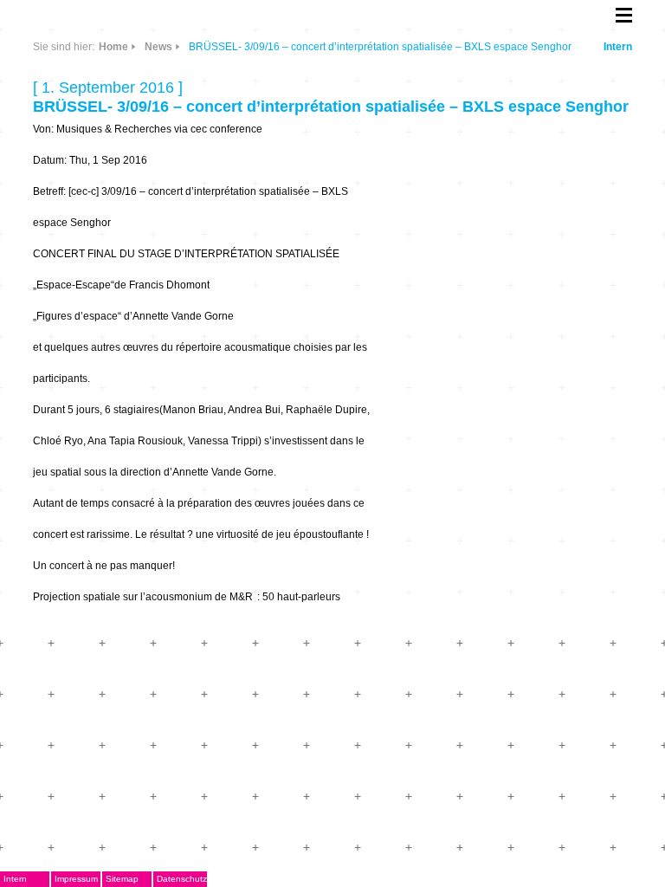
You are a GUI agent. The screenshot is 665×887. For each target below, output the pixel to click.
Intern (618, 47)
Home (113, 47)
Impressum (76, 879)
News (158, 47)
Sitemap (122, 879)
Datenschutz (182, 879)
